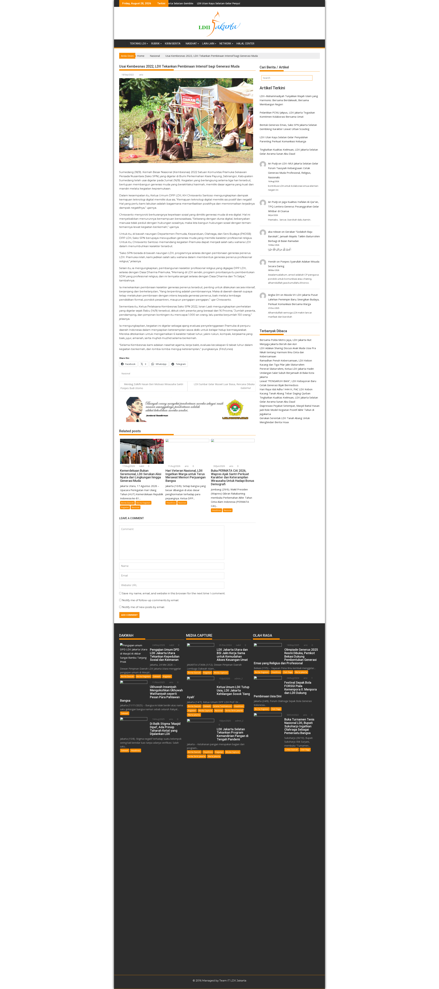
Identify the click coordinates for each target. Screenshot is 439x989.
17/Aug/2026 (128, 466)
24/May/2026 (158, 645)
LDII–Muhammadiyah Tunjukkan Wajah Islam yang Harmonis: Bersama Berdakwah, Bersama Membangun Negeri (289, 100)
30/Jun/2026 (219, 466)
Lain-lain (208, 43)
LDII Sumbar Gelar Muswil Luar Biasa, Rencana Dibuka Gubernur (224, 386)
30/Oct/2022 (292, 714)
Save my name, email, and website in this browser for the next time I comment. (173, 593)
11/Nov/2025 (158, 682)
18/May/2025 (292, 645)
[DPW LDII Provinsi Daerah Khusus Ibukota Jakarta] (122, 43)
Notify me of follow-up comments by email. (150, 600)
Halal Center (245, 43)
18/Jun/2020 (225, 720)
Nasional (126, 373)
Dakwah (156, 676)
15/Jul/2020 (224, 678)
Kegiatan (125, 507)
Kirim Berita (172, 43)
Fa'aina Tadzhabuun (222, 706)
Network (225, 43)
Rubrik (155, 43)
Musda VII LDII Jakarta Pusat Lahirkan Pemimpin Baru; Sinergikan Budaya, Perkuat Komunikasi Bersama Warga (293, 299)
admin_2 (238, 678)
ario (141, 74)
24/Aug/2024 (292, 678)
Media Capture (221, 672)
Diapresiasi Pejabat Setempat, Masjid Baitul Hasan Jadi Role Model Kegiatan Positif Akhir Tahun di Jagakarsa (289, 410)
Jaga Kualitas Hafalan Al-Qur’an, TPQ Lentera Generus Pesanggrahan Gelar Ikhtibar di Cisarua (293, 206)
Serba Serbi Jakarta (234, 710)
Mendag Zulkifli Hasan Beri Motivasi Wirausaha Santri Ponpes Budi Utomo (151, 386)
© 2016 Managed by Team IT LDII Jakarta (219, 980)
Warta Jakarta (194, 714)
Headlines (171, 502)
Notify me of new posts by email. (143, 607)
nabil (141, 466)
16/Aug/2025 (158, 719)
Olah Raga (287, 672)
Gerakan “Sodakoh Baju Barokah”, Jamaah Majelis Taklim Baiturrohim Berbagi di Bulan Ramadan (294, 236)
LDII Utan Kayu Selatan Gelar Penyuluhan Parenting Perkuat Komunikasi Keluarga (196, 3)
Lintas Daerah (291, 749)
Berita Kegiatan (143, 502)
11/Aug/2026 (173, 466)
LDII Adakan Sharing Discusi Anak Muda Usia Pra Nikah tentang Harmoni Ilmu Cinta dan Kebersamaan (288, 352)
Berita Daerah (127, 502)
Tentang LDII (138, 43)
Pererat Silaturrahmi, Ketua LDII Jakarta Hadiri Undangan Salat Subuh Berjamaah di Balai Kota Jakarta (287, 373)
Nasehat (191, 43)
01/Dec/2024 (225, 645)
